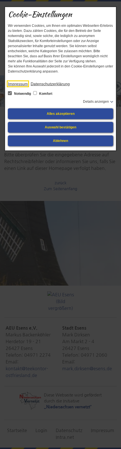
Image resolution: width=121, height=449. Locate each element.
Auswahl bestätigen (60, 127)
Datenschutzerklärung (50, 84)
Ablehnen (60, 141)
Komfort (45, 94)
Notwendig (22, 94)
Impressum (18, 84)
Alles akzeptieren (61, 114)
